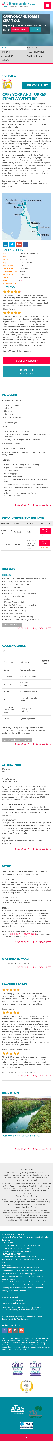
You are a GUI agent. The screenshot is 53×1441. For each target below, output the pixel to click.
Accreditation (29, 1276)
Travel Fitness (7, 1285)
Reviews (5, 60)
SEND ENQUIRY (22, 504)
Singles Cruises (25, 1248)
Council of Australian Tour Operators (15, 1319)
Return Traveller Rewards (25, 1259)
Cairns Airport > (23, 963)
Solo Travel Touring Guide (27, 1273)
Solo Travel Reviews (9, 1273)
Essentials (36, 1245)
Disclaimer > (7, 963)
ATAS (34, 1317)
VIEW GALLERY (37, 85)
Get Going (22, 1245)
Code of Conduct (20, 1290)
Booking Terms (7, 1290)
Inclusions (33, 47)
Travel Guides (41, 1259)
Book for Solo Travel (9, 1282)
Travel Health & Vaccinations (32, 1288)
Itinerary (5, 51)
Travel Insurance (34, 1285)
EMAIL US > (35, 30)
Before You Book (24, 1282)
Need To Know (20, 1256)
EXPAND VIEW (44, 536)
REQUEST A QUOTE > (20, 30)
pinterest (10, 1330)
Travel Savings (32, 1256)
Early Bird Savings (8, 1259)
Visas (43, 1285)
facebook (4, 1330)
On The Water (7, 1248)
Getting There (34, 56)
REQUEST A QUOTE (42, 504)
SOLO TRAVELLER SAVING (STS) (23, 934)
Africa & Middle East (42, 1237)
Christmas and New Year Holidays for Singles (18, 1251)
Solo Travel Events (36, 1271)
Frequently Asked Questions (12, 1276)
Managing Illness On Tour (11, 1288)
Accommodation (36, 51)
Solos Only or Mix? (38, 1282)
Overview (5, 47)
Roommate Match (20, 1285)
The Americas (28, 1237)
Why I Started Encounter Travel (13, 1268)
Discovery (5, 1245)
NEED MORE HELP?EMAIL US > (26, 371)
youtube (21, 1330)
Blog (3, 1262)
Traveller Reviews (32, 1268)
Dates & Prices (8, 56)
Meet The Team (7, 1271)
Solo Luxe (14, 1245)
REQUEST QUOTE (45, 530)
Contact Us (39, 1276)
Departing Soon (7, 1256)
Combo (16, 1248)
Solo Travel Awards (21, 1271)
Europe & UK (6, 1240)
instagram (15, 1330)
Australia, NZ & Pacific (10, 1237)
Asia (20, 1237)
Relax (30, 1245)
